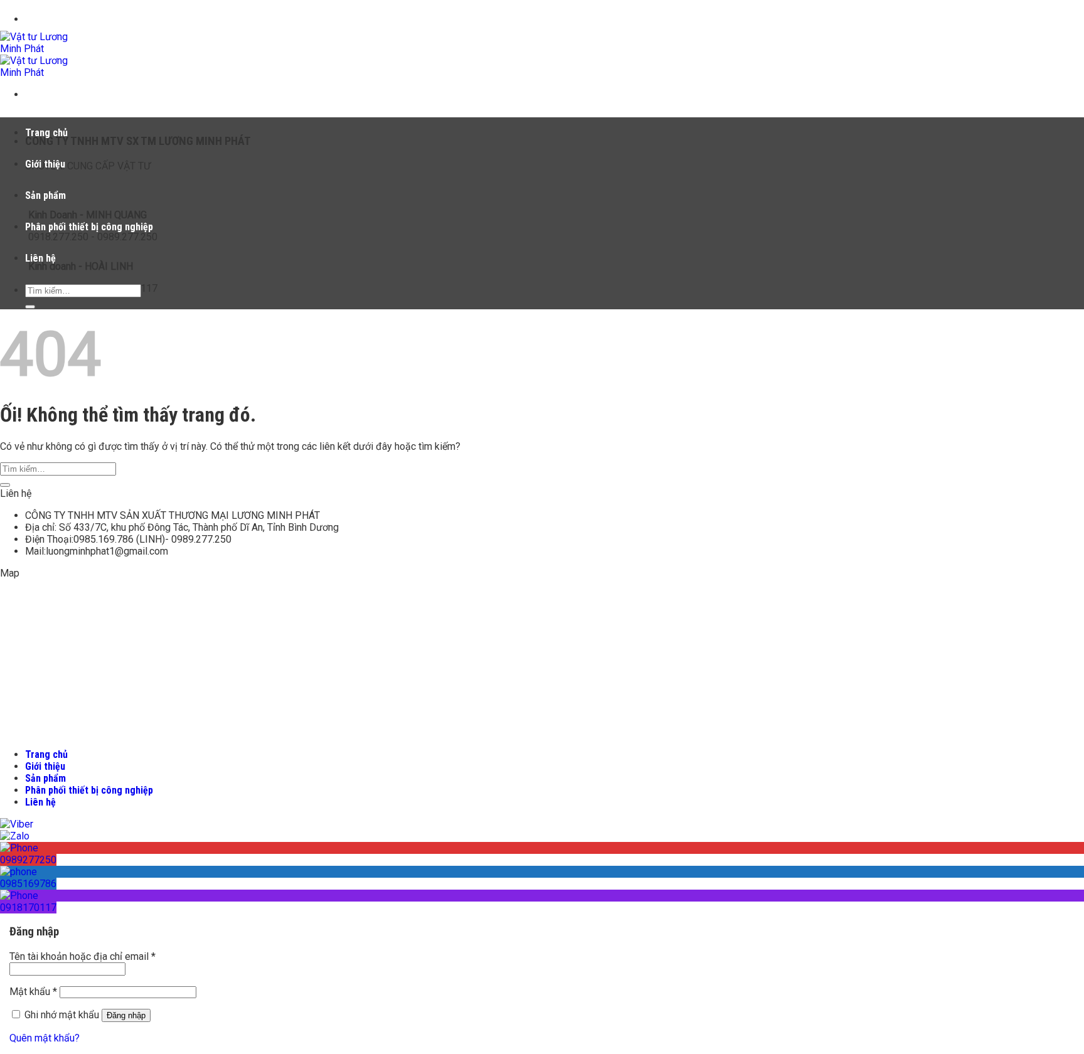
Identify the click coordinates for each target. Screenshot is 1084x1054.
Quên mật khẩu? (44, 1038)
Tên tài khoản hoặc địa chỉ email (82, 956)
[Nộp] (30, 307)
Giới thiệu (45, 164)
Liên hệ (40, 258)
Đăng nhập (126, 1015)
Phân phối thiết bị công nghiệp (89, 227)
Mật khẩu (33, 992)
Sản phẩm (45, 195)
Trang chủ (46, 133)
